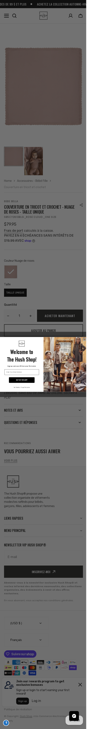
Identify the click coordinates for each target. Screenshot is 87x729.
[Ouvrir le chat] (71, 716)
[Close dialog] (83, 339)
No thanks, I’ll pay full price (20, 387)
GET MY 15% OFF (20, 380)
